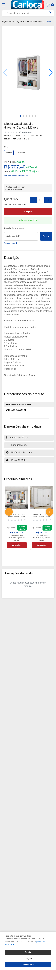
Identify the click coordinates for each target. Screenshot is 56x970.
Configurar (28, 958)
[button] (51, 72)
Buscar (46, 236)
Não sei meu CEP (12, 243)
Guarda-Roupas (34, 21)
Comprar (28, 212)
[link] (16, 518)
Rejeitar (28, 952)
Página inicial (8, 21)
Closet (49, 21)
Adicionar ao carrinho (28, 220)
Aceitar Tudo (28, 965)
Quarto (20, 21)
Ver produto (16, 545)
